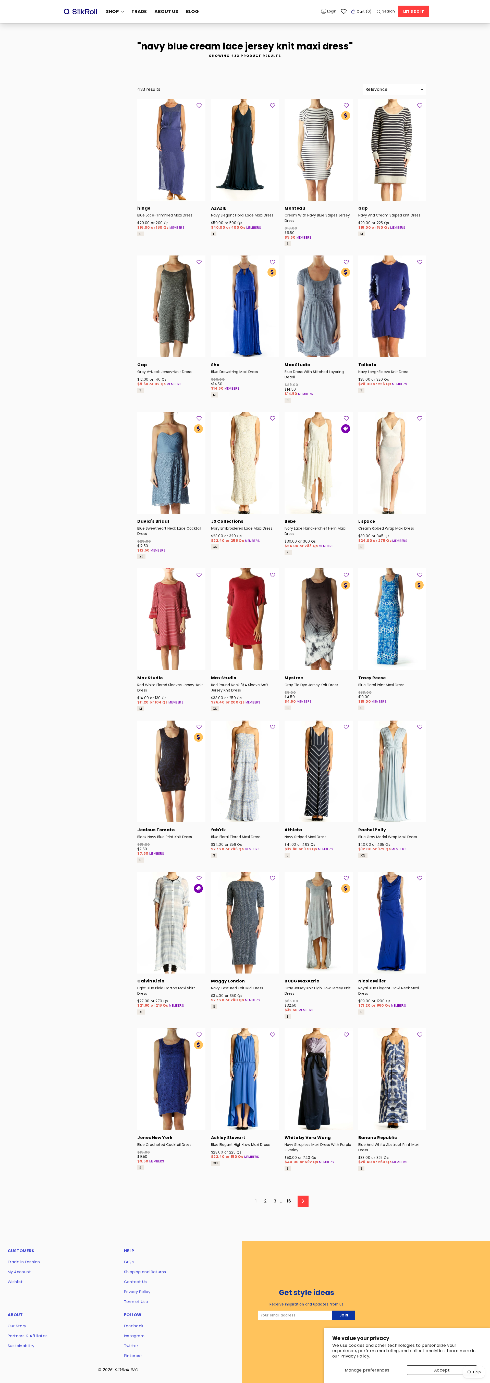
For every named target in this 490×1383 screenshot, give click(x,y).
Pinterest (133, 1355)
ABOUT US (166, 11)
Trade (139, 11)
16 (289, 1201)
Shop (113, 11)
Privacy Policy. (355, 1356)
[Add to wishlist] (199, 105)
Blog (192, 11)
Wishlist (15, 1281)
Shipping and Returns (145, 1271)
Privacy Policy (137, 1291)
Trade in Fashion (24, 1261)
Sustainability (21, 1345)
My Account (19, 1271)
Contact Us (135, 1281)
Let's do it (413, 11)
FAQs (129, 1261)
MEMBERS (177, 227)
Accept (442, 1370)
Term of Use (136, 1301)
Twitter (131, 1345)
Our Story (17, 1325)
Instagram (134, 1335)
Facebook (133, 1325)
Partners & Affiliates (27, 1335)
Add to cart (171, 193)
